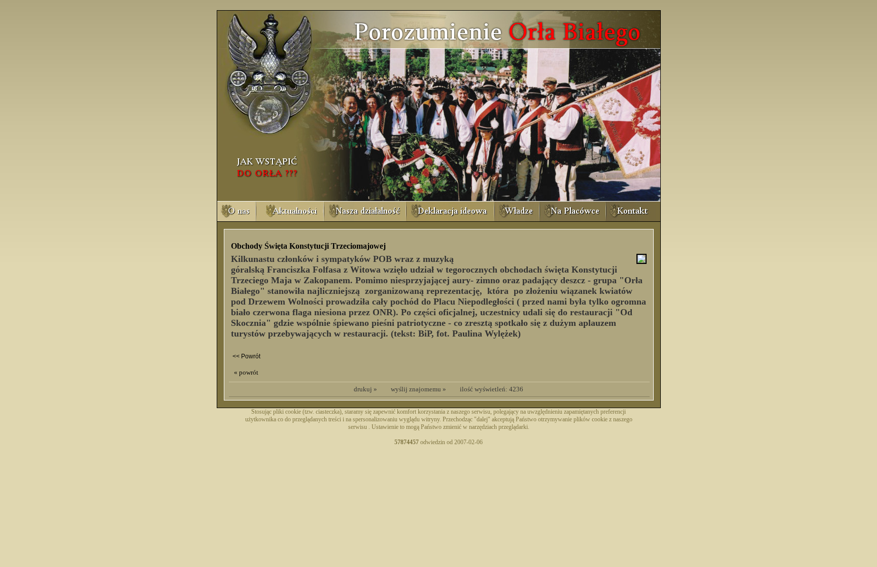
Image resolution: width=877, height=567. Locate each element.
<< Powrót (246, 356)
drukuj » (365, 389)
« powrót (246, 372)
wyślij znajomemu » (418, 389)
